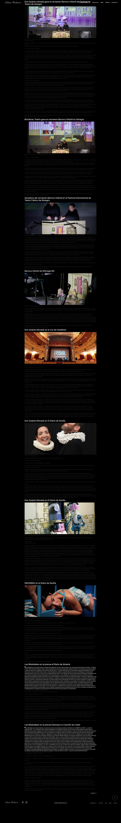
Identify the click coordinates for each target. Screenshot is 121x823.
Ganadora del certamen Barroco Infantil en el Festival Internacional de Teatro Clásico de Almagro (58, 199)
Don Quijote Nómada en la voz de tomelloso (45, 330)
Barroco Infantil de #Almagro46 (39, 271)
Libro (101, 2)
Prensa (107, 2)
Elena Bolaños (83, 2)
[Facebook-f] (23, 802)
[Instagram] (26, 802)
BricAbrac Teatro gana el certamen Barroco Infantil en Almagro (54, 119)
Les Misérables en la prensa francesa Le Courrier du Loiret (52, 725)
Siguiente (93, 793)
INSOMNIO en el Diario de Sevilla (40, 583)
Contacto (114, 2)
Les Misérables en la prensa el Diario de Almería (47, 664)
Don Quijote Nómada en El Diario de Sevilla (45, 421)
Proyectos (95, 2)
